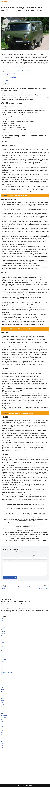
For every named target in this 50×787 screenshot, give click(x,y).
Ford (2, 646)
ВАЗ (2, 721)
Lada (2, 670)
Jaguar (2, 663)
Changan (3, 627)
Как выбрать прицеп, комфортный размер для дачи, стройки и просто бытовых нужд (20, 608)
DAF (2, 640)
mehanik (5, 13)
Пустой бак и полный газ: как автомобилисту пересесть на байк (15, 601)
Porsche (3, 696)
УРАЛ (2, 747)
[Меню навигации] (47, 1)
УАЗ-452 (5, 74)
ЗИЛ (2, 728)
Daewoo (3, 637)
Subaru (2, 709)
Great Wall (3, 648)
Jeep (2, 665)
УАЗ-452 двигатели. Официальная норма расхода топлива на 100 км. (17, 70)
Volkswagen (3, 717)
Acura (2, 618)
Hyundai (3, 655)
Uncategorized (4, 715)
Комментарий (6, 560)
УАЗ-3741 (6, 80)
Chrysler (3, 633)
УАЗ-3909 (6, 81)
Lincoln (2, 678)
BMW (2, 622)
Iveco (2, 661)
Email (19, 555)
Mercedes (3, 683)
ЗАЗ (2, 726)
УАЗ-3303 (6, 84)
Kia (1, 668)
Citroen (2, 635)
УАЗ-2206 (6, 78)
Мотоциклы (3, 734)
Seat (2, 702)
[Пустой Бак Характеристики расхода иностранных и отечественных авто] (4, 1)
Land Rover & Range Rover (7, 672)
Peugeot (3, 693)
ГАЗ (2, 724)
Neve (19, 785)
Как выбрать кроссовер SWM (7, 605)
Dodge (2, 642)
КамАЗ (2, 730)
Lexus (2, 674)
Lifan (2, 676)
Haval (2, 650)
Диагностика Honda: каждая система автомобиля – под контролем (16, 603)
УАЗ (2, 745)
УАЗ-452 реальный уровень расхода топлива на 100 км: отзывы (15, 73)
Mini (2, 685)
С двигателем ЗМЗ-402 (10, 76)
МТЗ (2, 736)
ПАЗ (2, 741)
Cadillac (3, 625)
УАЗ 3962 (6, 83)
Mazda (2, 681)
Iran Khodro (3, 659)
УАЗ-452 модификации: (7, 71)
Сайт (34, 555)
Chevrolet (3, 631)
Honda (2, 652)
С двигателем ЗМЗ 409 (10, 77)
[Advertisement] (25, 765)
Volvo (2, 719)
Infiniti (2, 657)
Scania (2, 700)
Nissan (2, 689)
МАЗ (2, 732)
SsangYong (3, 706)
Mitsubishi (3, 687)
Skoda (2, 704)
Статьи (2, 743)
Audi (2, 620)
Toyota (2, 713)
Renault (2, 698)
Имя (4, 555)
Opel (2, 691)
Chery (2, 629)
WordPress (29, 785)
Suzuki (2, 711)
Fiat (2, 644)
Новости (3, 739)
